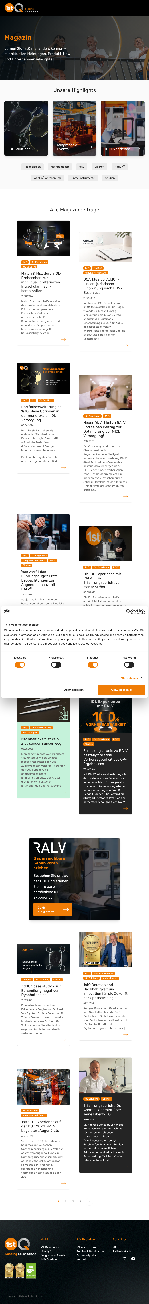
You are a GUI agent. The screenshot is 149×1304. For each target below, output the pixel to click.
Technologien (32, 166)
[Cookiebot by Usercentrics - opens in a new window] (129, 611)
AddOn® (98, 268)
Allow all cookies (121, 689)
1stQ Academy (49, 1259)
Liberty (46, 1251)
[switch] (56, 665)
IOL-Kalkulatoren (87, 1247)
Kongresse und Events (34, 560)
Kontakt (81, 1259)
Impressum (10, 1296)
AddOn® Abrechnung (95, 273)
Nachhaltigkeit (60, 166)
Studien (110, 178)
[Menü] (140, 8)
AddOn (120, 166)
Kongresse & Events (67, 147)
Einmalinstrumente (83, 178)
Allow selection (74, 689)
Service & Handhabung (91, 1251)
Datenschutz (26, 1296)
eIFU (115, 1247)
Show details (129, 678)
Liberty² (99, 166)
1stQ (81, 166)
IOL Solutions (19, 149)
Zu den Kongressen (46, 909)
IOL (33, 400)
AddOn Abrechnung (47, 177)
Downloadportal (86, 1255)
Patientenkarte (122, 1251)
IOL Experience (117, 149)
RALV (107, 416)
